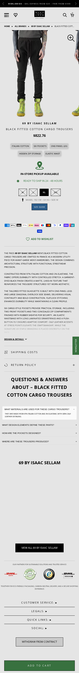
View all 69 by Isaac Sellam (39, 548)
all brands (21, 26)
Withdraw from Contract (39, 642)
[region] (39, 74)
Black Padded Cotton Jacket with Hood (25, 521)
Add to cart (39, 665)
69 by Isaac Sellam (40, 26)
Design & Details (14, 339)
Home (7, 26)
